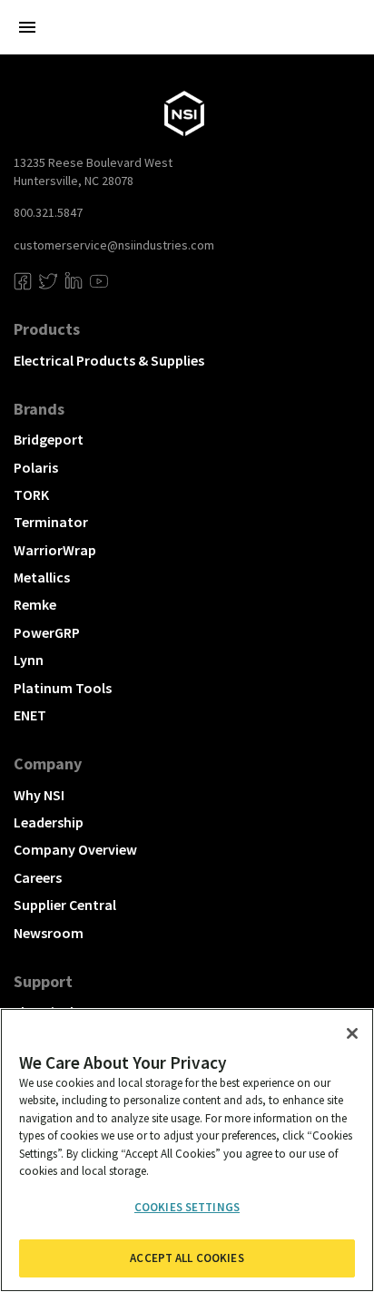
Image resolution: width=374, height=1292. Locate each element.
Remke (35, 604)
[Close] (352, 1033)
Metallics (42, 577)
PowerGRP (47, 632)
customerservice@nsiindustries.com (114, 245)
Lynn (29, 660)
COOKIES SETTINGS (187, 1207)
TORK (31, 494)
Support (43, 981)
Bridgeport (49, 439)
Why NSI (39, 795)
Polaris (36, 467)
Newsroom (49, 933)
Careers (38, 877)
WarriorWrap (55, 550)
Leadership (49, 822)
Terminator (51, 522)
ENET (30, 715)
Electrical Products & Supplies (109, 360)
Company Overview (75, 849)
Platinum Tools (63, 688)
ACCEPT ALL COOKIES (186, 1258)
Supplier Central (65, 905)
